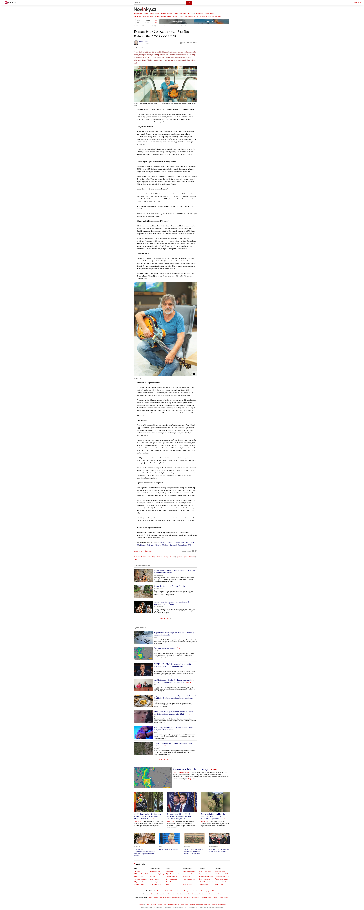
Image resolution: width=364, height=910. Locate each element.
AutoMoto (146, 16)
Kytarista (179, 556)
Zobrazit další (164, 618)
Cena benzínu (194, 891)
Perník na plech (187, 884)
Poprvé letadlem (204, 874)
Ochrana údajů (194, 904)
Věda (151, 16)
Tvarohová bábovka (189, 879)
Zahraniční (163, 13)
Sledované (218, 16)
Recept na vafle (187, 882)
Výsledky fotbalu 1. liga (173, 874)
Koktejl (212, 13)
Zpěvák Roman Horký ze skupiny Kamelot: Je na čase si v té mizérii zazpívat (174, 571)
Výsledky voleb (138, 876)
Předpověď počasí (170, 891)
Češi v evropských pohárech (208, 891)
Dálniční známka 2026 (221, 874)
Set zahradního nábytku (199, 894)
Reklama (153, 904)
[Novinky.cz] (145, 9)
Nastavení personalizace (218, 904)
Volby (157, 13)
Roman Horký (151, 556)
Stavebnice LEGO (165, 897)
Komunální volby (139, 884)
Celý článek (191, 779)
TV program (203, 16)
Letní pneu (187, 897)
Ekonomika (199, 13)
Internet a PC (138, 16)
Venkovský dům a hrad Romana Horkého (169, 586)
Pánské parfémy (224, 897)
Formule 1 (169, 882)
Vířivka (219, 894)
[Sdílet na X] (196, 551)
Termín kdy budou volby (141, 879)
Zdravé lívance (187, 876)
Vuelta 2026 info (155, 871)
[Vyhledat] (189, 3)
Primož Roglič (154, 882)
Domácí (152, 13)
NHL (167, 884)
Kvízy (185, 16)
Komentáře (182, 13)
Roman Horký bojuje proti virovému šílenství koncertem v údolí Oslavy (171, 603)
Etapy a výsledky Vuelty (157, 874)
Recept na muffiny (188, 874)
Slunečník (180, 894)
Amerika (156, 669)
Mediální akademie (173, 904)
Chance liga (169, 871)
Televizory (204, 897)
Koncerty (192, 556)
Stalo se (146, 13)
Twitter (147, 904)
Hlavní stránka (138, 13)
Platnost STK (219, 884)
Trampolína (171, 894)
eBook (183, 43)
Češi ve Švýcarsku (204, 879)
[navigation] (2, 2)
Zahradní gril (211, 894)
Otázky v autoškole (220, 882)
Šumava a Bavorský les (206, 876)
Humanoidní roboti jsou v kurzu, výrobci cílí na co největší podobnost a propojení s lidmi (173, 712)
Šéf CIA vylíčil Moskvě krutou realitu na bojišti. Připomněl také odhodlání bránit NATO (172, 665)
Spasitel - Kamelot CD (167, 542)
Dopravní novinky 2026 (222, 876)
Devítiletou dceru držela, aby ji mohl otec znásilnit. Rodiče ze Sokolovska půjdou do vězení (174, 681)
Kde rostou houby (182, 891)
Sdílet (190, 43)
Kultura (193, 13)
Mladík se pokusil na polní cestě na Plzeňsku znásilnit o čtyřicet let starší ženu (175, 728)
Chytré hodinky (212, 897)
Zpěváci (172, 556)
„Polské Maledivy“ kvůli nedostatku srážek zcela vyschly (173, 744)
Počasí (196, 16)
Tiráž (165, 904)
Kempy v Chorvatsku (205, 871)
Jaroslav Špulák (143, 41)
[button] (165, 84)
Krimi (188, 13)
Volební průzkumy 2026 (141, 874)
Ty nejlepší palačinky (189, 871)
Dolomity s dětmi (204, 884)
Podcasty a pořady (172, 16)
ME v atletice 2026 (171, 879)
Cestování (157, 16)
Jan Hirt (152, 876)
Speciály (190, 16)
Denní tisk (211, 16)
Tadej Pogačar (154, 879)
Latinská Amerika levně (206, 882)
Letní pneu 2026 (220, 871)
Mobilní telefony (153, 897)
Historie (163, 16)
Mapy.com (160, 891)
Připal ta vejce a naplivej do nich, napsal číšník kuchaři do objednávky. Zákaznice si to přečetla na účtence (175, 696)
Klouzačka (187, 894)
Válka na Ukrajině (172, 13)
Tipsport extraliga (171, 876)
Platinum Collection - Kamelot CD (152, 545)
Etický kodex (184, 904)
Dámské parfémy (177, 897)
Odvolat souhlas (205, 904)
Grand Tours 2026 (155, 884)
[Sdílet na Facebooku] (193, 551)
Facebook (141, 904)
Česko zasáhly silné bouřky (164, 648)
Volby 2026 (137, 871)
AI (154, 716)
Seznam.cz (357, 2)
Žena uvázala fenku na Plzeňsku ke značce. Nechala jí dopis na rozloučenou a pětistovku (214, 816)
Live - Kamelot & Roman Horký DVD (178, 545)
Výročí (185, 556)
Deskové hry (195, 897)
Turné (135, 559)
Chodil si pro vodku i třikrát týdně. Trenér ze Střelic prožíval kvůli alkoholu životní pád (147, 816)
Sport (181, 16)
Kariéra (160, 904)
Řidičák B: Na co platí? (222, 879)
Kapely (166, 556)
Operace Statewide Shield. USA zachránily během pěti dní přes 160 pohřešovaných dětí (179, 816)
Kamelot (159, 556)
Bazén (153, 894)
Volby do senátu (138, 882)
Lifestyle (206, 13)
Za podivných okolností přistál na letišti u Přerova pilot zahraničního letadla (175, 633)
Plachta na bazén (162, 894)
